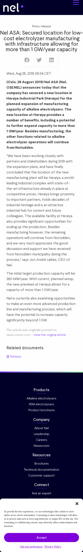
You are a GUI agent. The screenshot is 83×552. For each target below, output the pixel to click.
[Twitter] (41, 62)
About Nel (41, 428)
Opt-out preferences (31, 546)
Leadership (41, 434)
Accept (41, 538)
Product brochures (41, 410)
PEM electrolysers (41, 404)
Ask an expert (41, 493)
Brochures (41, 463)
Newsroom (41, 446)
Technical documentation (41, 469)
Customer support (41, 475)
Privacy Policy (53, 546)
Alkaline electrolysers (41, 398)
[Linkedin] (54, 62)
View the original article (49, 335)
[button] (77, 504)
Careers (41, 440)
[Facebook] (29, 62)
